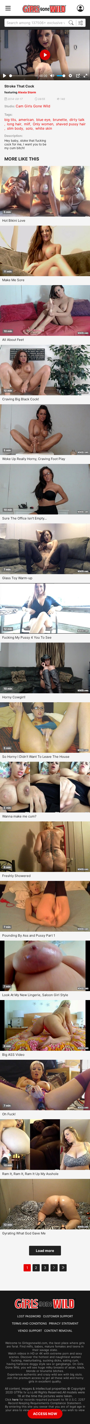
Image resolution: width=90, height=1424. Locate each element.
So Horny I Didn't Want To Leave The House (35, 757)
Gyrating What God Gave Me (24, 1233)
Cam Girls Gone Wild (33, 106)
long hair (14, 124)
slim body (15, 128)
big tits (10, 119)
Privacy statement (63, 1323)
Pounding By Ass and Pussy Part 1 (28, 935)
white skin (43, 128)
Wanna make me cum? (19, 816)
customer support (58, 1316)
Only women (43, 124)
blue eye (43, 119)
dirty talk (77, 119)
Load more (45, 1250)
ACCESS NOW (45, 1414)
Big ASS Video (13, 1055)
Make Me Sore (13, 280)
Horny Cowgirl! (13, 697)
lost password (29, 1316)
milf (27, 124)
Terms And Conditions (29, 1323)
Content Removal (58, 1330)
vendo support (30, 1330)
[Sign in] (81, 8)
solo (29, 128)
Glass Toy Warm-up (17, 578)
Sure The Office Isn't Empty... (24, 518)
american (26, 119)
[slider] (23, 76)
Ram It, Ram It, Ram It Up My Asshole (30, 1174)
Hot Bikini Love (13, 220)
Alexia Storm (27, 92)
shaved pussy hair (71, 124)
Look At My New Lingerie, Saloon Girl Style (35, 995)
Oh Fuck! (9, 1114)
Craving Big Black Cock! (20, 399)
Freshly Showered (16, 876)
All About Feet (13, 340)
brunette (60, 119)
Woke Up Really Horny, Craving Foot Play (33, 459)
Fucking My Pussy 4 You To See (27, 637)
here (15, 1399)
